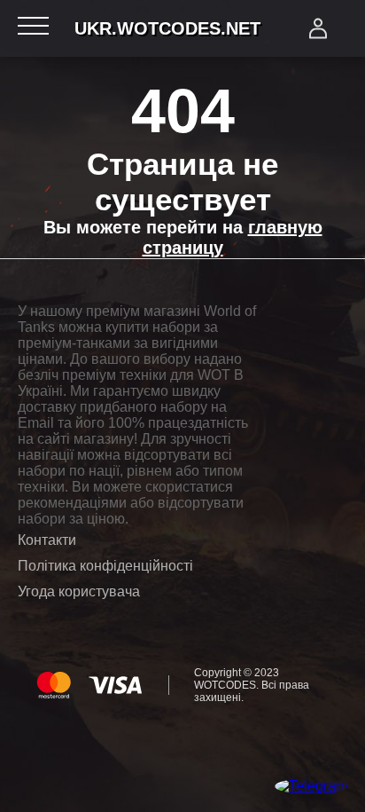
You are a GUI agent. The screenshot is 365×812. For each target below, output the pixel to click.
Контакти (47, 540)
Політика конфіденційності (105, 565)
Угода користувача (79, 591)
